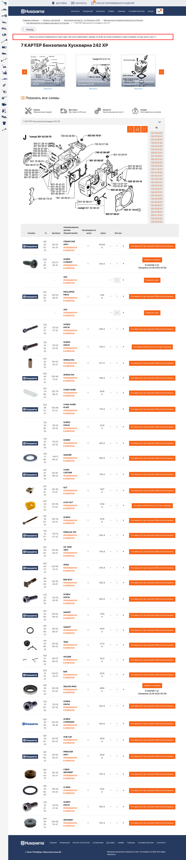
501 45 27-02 (156, 179)
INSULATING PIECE (68, 293)
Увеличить (48, 88)
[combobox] (93, 121)
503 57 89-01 (156, 212)
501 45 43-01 (156, 195)
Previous (24, 71)
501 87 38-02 (156, 172)
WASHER (67, 454)
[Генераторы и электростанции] (4, 92)
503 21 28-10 (156, 136)
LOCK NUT (68, 502)
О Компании (97, 843)
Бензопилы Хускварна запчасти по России (123, 20)
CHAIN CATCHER (67, 471)
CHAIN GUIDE (69, 389)
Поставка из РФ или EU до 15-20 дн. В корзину (152, 347)
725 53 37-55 (156, 142)
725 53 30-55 (156, 166)
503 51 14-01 (156, 215)
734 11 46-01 (156, 169)
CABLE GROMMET (68, 771)
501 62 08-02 (156, 202)
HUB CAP (67, 736)
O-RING (66, 787)
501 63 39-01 (156, 139)
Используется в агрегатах (70, 249)
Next (161, 71)
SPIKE (66, 564)
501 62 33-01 (156, 149)
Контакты (81, 3)
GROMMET (68, 819)
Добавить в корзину (152, 259)
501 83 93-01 (156, 189)
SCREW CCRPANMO (68, 721)
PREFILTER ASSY (68, 753)
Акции (150, 11)
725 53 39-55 (156, 162)
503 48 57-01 (156, 159)
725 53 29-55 (156, 198)
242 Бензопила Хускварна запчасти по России (47, 23)
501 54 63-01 (156, 182)
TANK (65, 642)
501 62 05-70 (156, 133)
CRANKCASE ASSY (69, 243)
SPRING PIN (68, 360)
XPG (65, 277)
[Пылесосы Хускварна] (4, 110)
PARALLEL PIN (69, 532)
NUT (65, 487)
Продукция (88, 11)
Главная (53, 843)
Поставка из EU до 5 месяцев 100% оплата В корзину (152, 246)
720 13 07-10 (156, 185)
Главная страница (31, 20)
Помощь (121, 11)
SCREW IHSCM (66, 326)
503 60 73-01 (156, 192)
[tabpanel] (48, 72)
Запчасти (75, 11)
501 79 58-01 (156, 156)
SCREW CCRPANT (67, 261)
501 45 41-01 (156, 175)
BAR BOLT (67, 579)
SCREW (66, 440)
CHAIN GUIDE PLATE (69, 406)
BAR (65, 671)
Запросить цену (152, 280)
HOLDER (67, 656)
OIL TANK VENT (67, 548)
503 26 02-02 (156, 218)
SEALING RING (69, 686)
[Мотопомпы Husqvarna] (4, 104)
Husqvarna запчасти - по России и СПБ (82, 20)
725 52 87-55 (156, 221)
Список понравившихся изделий (114, 2)
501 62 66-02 (156, 208)
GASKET (67, 612)
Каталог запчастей (51, 20)
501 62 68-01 (156, 205)
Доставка (61, 3)
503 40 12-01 (156, 152)
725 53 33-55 (156, 146)
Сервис (111, 11)
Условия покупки (136, 11)
